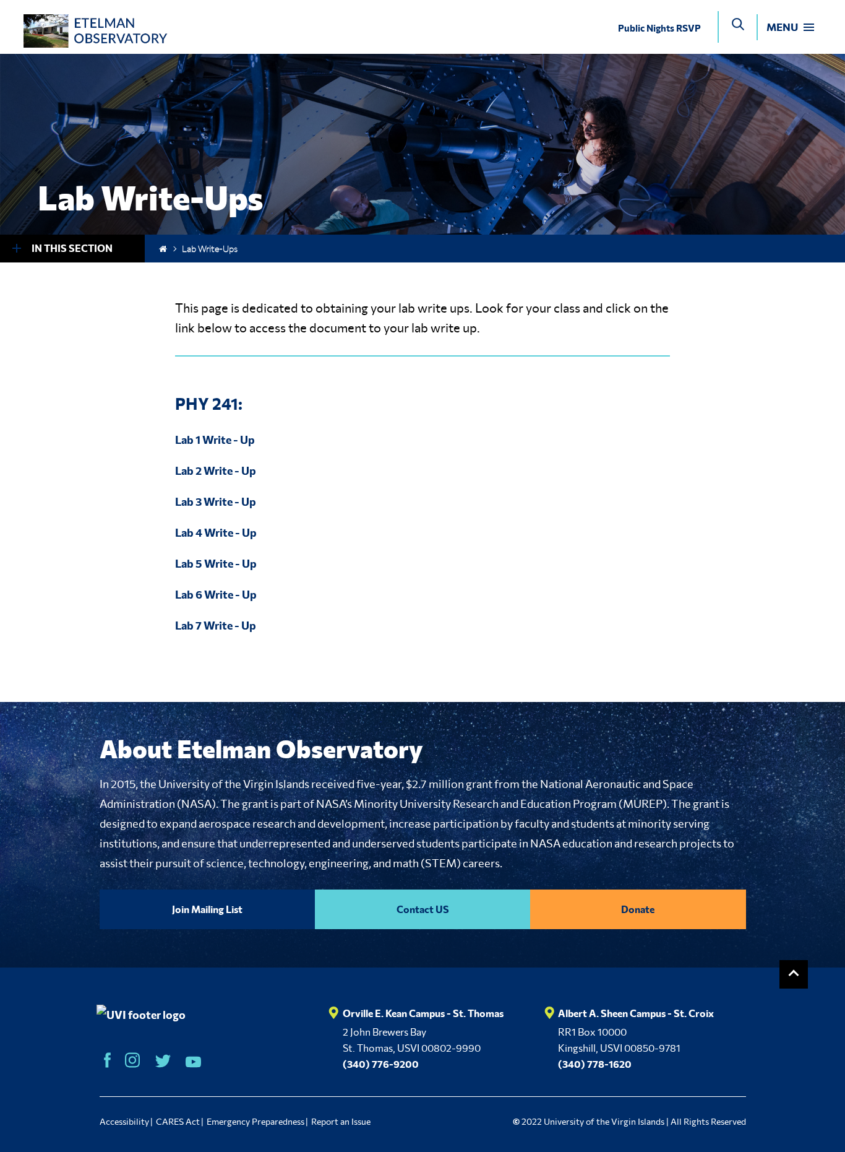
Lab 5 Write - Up (216, 563)
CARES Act (178, 1121)
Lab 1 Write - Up (215, 439)
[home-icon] (163, 248)
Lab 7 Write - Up (215, 625)
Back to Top (793, 974)
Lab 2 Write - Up (215, 470)
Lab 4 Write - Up (216, 532)
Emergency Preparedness (255, 1121)
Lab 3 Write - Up (215, 501)
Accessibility (124, 1121)
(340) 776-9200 (381, 1064)
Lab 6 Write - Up (216, 594)
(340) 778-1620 (595, 1064)
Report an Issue (341, 1121)
